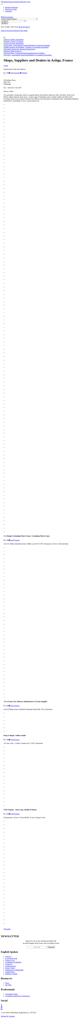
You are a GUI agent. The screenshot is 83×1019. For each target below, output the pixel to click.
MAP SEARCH (24, 27)
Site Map (8, 985)
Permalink (7, 929)
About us (8, 956)
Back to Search (7, 17)
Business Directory (11, 7)
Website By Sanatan (8, 1016)
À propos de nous (11, 958)
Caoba (6, 65)
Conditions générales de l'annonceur (17, 996)
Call (6, 73)
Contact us (8, 964)
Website (24, 73)
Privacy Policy (10, 968)
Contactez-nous (10, 966)
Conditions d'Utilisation (13, 962)
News (7, 983)
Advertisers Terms (11, 994)
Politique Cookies (11, 974)
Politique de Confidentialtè (14, 970)
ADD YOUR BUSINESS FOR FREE (14, 31)
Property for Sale (11, 9)
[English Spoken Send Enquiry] (28, 55)
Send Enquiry (15, 73)
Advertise (8, 11)
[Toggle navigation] (2, 4)
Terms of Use (9, 960)
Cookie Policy (10, 972)
